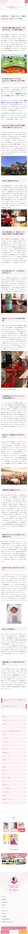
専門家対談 (4, 784)
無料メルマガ (5, 910)
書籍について (5, 749)
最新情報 (4, 899)
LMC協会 (4, 723)
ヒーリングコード (6, 745)
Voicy (3, 774)
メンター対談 (5, 792)
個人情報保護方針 (6, 919)
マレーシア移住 (5, 788)
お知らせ (4, 759)
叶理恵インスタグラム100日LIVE (10, 720)
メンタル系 (4, 738)
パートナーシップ (6, 756)
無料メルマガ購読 (6, 777)
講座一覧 (4, 905)
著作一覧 (4, 913)
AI (3, 727)
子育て (3, 734)
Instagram (4, 802)
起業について (13, 21)
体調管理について (6, 799)
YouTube (4, 763)
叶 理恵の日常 (5, 752)
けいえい (4, 781)
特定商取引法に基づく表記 (8, 921)
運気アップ (4, 770)
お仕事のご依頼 (14, 931)
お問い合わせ (4, 931)
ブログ (3, 907)
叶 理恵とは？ (5, 902)
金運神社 (4, 766)
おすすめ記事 (5, 741)
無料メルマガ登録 (23, 931)
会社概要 (4, 916)
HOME (3, 896)
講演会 (3, 795)
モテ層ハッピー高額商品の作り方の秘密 (11, 731)
